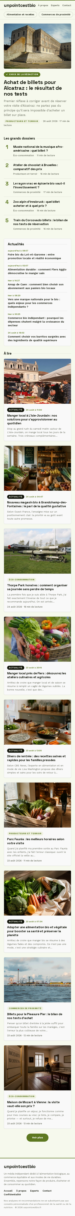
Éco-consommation (23, 155)
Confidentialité (12, 1194)
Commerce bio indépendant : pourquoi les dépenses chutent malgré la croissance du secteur (36, 321)
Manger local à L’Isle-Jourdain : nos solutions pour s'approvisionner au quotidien (32, 419)
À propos (43, 5)
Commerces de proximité (56, 14)
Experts (55, 5)
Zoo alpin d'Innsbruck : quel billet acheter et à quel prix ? (36, 204)
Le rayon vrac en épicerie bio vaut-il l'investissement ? (39, 185)
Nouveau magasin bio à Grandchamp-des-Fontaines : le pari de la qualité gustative (37, 504)
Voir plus (37, 1137)
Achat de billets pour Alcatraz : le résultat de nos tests (33, 88)
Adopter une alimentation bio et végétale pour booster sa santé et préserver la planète (37, 931)
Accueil (8, 1191)
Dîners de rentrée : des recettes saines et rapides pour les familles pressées (36, 758)
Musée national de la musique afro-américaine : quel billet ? (38, 149)
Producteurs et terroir (22, 121)
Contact (66, 5)
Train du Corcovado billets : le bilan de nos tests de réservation (40, 222)
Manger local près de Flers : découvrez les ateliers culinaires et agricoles (36, 675)
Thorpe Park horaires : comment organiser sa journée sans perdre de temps (37, 587)
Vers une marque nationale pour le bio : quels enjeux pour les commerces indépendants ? (34, 303)
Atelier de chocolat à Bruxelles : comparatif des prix (35, 167)
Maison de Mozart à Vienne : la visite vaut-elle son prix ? (33, 1104)
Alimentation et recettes (20, 14)
